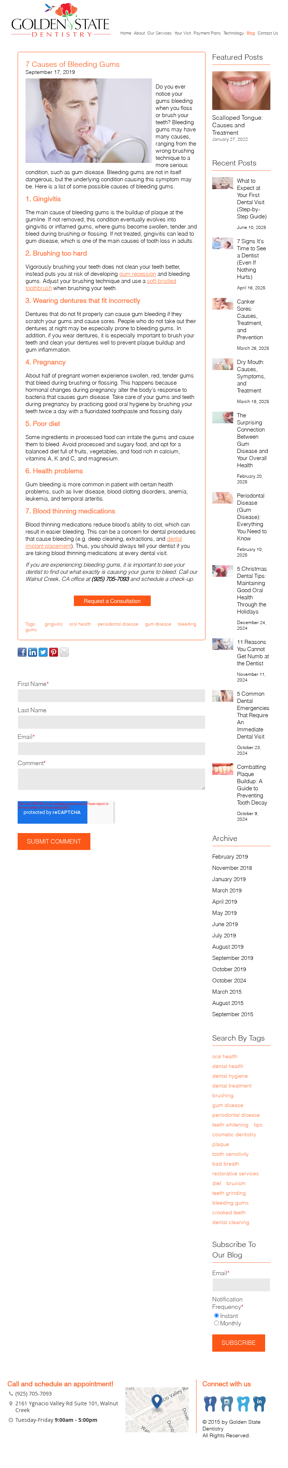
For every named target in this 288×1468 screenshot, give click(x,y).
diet (216, 1183)
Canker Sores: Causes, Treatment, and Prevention (250, 319)
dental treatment (232, 1085)
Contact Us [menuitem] (268, 33)
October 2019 (229, 969)
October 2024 (229, 980)
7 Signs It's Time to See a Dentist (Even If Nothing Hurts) (251, 259)
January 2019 (229, 879)
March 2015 (227, 991)
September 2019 (232, 957)
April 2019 (224, 901)
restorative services (235, 1173)
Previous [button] (228, 108)
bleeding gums (230, 1202)
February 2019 (230, 856)
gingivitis (54, 624)
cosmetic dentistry (234, 1134)
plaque (220, 1144)
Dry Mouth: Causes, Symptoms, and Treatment (251, 376)
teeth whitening (230, 1124)
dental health (227, 1066)
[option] (241, 108)
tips (258, 1124)
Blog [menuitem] (251, 33)
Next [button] (254, 108)
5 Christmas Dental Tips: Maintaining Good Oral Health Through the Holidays (252, 590)
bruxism (236, 1183)
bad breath (225, 1163)
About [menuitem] (139, 33)
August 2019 (227, 946)
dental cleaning (230, 1222)
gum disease (158, 624)
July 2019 (224, 935)
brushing (223, 1095)
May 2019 (224, 912)
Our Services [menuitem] (159, 33)
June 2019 (225, 924)
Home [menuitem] (125, 33)
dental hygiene (230, 1075)
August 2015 (227, 1002)
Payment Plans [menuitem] (207, 33)
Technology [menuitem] (234, 33)
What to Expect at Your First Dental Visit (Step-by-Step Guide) (252, 198)
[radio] (241, 1315)
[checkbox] (241, 1319)
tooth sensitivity (230, 1154)
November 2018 (232, 867)
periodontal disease (118, 624)
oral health (80, 624)
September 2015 (232, 1014)
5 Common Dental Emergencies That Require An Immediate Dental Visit (253, 715)
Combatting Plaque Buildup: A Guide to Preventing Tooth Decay (252, 784)
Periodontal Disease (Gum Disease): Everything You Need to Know (252, 517)
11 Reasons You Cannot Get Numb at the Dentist (253, 652)
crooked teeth (229, 1212)
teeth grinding (229, 1193)
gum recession (137, 273)
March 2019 (227, 890)
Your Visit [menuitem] (182, 33)
